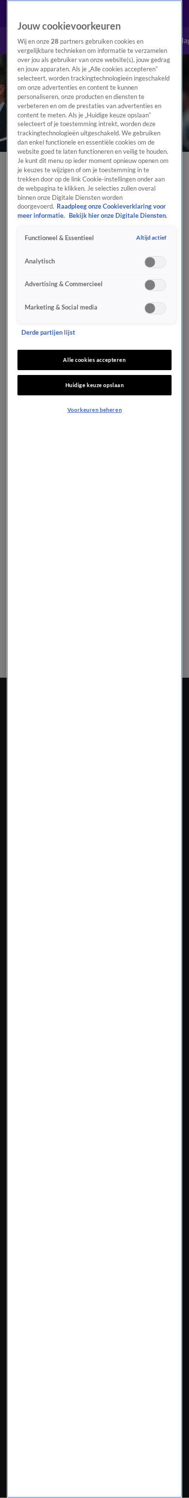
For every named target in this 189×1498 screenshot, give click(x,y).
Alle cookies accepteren (94, 360)
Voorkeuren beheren (94, 410)
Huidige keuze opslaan (94, 385)
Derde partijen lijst (48, 332)
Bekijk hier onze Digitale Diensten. (118, 215)
